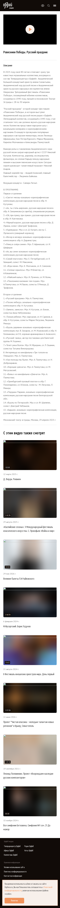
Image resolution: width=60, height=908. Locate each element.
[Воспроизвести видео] (30, 29)
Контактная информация (13, 876)
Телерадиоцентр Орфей (12, 846)
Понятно (14, 900)
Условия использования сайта (14, 867)
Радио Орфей (29, 846)
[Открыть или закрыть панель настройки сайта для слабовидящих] (42, 5)
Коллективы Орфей (10, 855)
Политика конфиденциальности (15, 872)
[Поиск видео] (48, 6)
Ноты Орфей (28, 851)
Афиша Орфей (9, 851)
